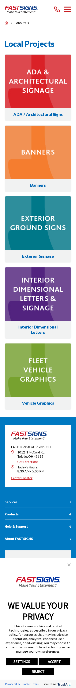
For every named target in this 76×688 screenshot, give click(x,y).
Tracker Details (30, 683)
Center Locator (22, 478)
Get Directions (27, 462)
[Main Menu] (67, 9)
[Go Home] (6, 22)
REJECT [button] (38, 671)
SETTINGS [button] (22, 661)
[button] (69, 565)
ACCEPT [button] (54, 661)
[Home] (21, 9)
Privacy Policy (12, 683)
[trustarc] (64, 683)
